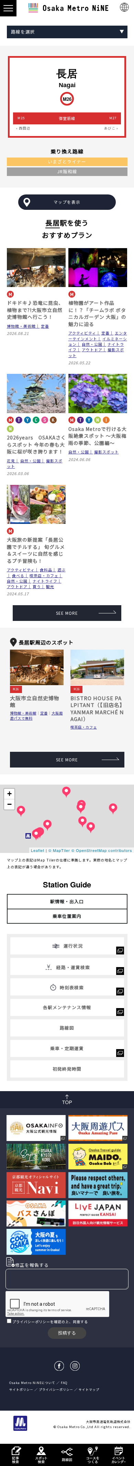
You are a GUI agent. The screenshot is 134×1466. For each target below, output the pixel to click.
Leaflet (37, 850)
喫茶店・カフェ (44, 575)
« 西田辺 (23, 128)
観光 (50, 586)
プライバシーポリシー (31, 1321)
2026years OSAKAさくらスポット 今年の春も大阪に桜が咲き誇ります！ (36, 444)
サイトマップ (89, 1389)
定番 (45, 326)
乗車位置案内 (67, 916)
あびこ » (111, 128)
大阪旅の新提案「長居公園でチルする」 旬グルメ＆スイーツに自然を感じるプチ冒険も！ (36, 550)
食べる (18, 575)
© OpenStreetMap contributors (101, 850)
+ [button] (9, 793)
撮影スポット (106, 451)
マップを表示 (67, 202)
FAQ (64, 1383)
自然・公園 (92, 344)
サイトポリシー (21, 1389)
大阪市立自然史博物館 (34, 701)
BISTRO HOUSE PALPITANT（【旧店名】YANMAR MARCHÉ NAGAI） (97, 708)
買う (37, 586)
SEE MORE (67, 613)
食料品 (46, 569)
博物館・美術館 (21, 326)
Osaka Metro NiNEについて (32, 1383)
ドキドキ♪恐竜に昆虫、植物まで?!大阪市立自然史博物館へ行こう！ (35, 309)
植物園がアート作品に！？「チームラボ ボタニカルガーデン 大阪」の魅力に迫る (97, 313)
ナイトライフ (45, 581)
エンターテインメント (97, 335)
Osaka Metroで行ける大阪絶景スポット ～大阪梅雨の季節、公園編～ (97, 435)
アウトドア (92, 349)
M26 (16, 689)
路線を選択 (23, 31)
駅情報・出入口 (67, 901)
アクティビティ (82, 333)
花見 (11, 460)
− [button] (9, 804)
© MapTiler (59, 850)
